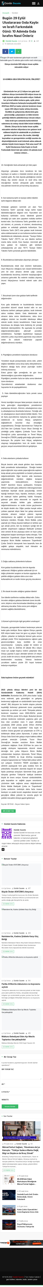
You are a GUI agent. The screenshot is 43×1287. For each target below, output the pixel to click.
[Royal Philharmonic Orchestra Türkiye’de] (9, 1225)
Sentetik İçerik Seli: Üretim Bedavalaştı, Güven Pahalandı (27, 1196)
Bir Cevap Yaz (8, 811)
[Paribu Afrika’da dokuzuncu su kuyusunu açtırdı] (21, 967)
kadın (25, 1279)
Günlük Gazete (11, 41)
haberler (19, 1279)
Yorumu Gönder (10, 1106)
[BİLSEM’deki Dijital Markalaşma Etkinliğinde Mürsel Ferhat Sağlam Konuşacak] (9, 1179)
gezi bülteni (10, 1279)
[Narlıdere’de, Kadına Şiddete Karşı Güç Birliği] (21, 919)
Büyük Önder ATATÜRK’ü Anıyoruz (17, 891)
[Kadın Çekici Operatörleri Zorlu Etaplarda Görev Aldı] (9, 1210)
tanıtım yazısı (32, 1279)
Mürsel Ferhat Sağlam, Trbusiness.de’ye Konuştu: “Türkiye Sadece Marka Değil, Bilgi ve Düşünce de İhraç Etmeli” (21, 1150)
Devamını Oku (8, 904)
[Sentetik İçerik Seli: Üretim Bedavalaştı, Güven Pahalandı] (9, 1195)
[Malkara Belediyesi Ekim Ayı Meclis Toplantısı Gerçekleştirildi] (21, 1019)
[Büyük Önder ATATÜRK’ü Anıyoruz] (21, 874)
